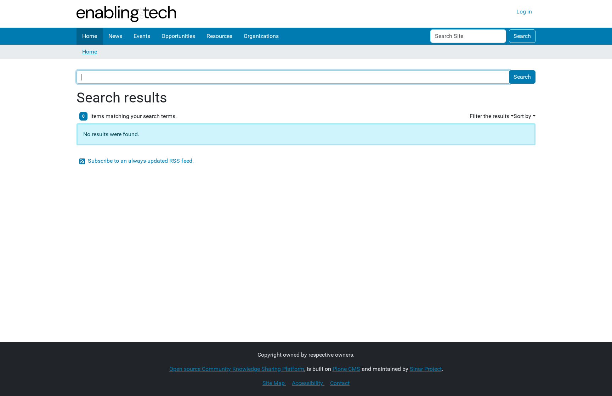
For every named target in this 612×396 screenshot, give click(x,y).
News (115, 36)
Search (522, 36)
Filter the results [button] (489, 116)
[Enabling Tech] (126, 14)
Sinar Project (426, 369)
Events (142, 36)
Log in (524, 11)
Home (89, 36)
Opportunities (178, 36)
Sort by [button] (522, 116)
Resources (219, 36)
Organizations (261, 36)
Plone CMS (346, 369)
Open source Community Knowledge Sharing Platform (236, 369)
